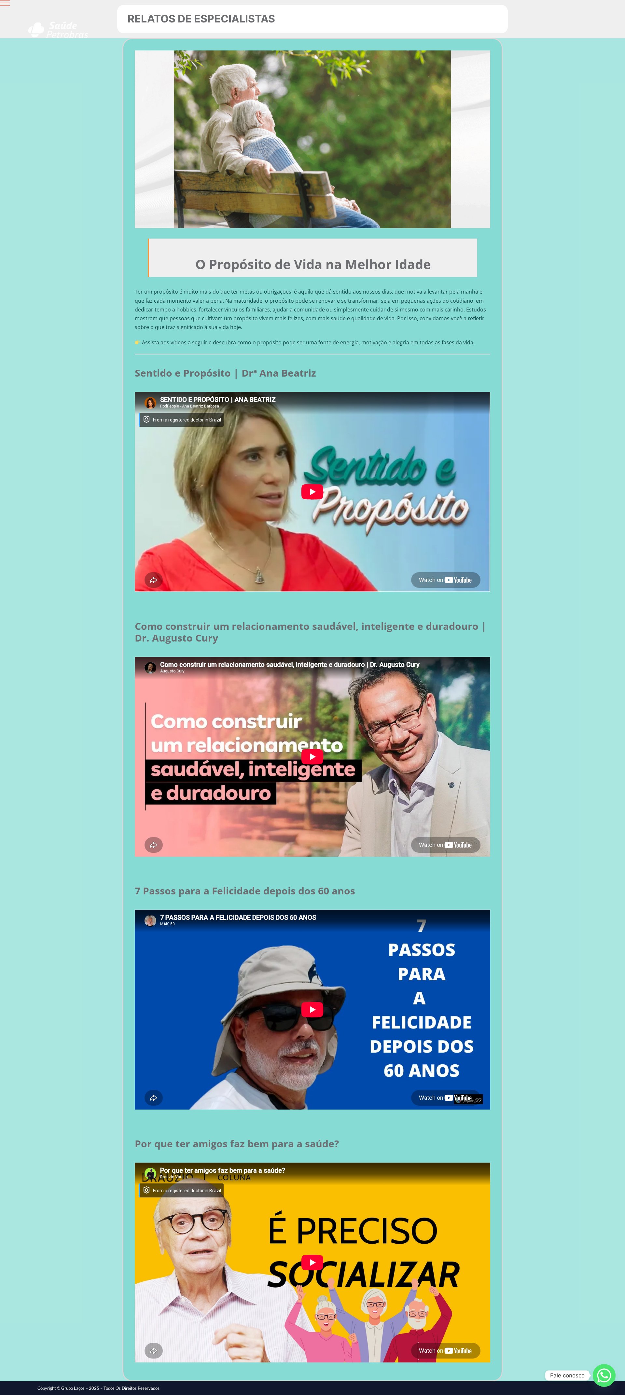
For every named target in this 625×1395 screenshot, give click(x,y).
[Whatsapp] (604, 1375)
